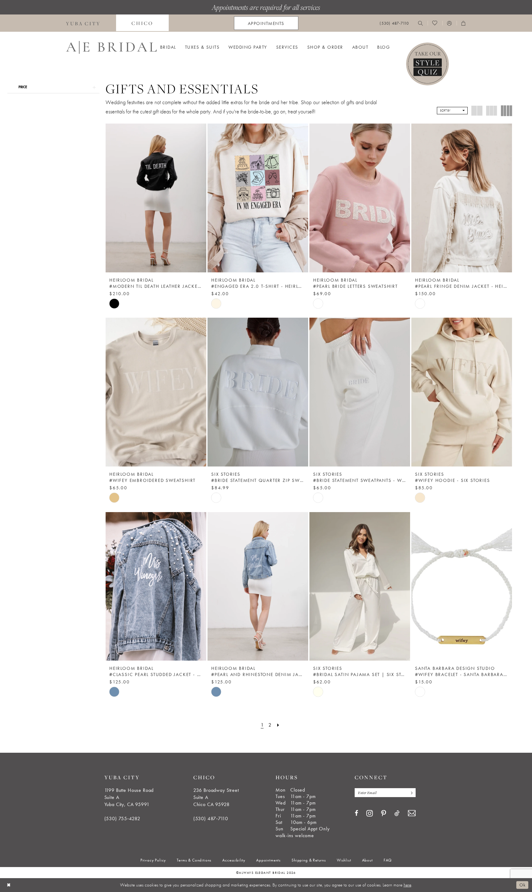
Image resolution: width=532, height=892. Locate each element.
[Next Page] (278, 725)
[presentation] (156, 198)
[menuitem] (83, 23)
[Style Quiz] (427, 64)
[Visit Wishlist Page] (435, 23)
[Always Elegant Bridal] (111, 47)
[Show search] (420, 23)
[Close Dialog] (9, 885)
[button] (449, 23)
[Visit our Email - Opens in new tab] (412, 813)
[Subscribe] (410, 792)
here (407, 885)
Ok (522, 885)
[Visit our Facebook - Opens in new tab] (356, 813)
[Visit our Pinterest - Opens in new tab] (383, 813)
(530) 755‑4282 (122, 818)
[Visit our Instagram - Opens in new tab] (369, 813)
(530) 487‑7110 (210, 818)
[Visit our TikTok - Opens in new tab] (397, 813)
